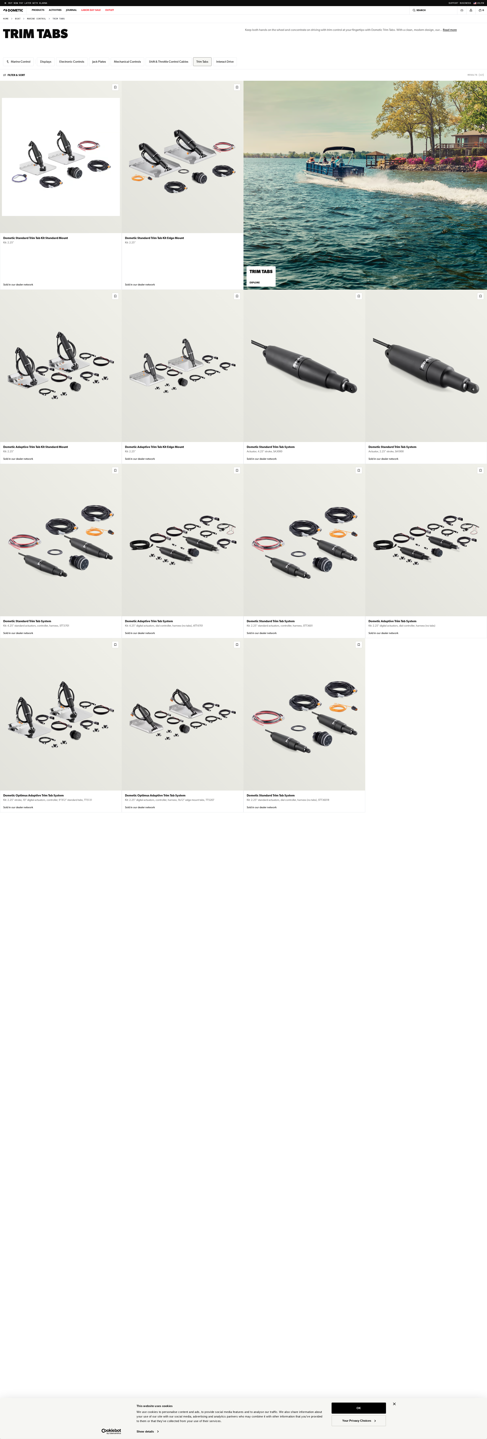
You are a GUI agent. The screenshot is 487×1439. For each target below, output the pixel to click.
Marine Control (36, 19)
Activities (55, 10)
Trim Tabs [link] (59, 19)
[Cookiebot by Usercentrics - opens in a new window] (111, 1431)
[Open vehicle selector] (461, 10)
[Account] (470, 10)
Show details (145, 1431)
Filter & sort (16, 75)
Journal (71, 10)
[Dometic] (13, 10)
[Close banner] (394, 1404)
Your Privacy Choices (356, 1420)
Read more (450, 30)
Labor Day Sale (91, 10)
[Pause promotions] (5, 3)
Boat (18, 19)
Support (453, 3)
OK (358, 1408)
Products (38, 10)
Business (465, 3)
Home (6, 19)
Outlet (109, 10)
